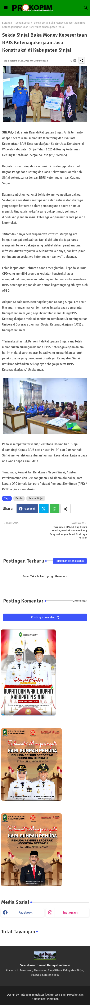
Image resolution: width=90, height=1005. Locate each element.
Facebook (29, 508)
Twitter (44, 508)
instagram (70, 912)
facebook (25, 912)
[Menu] (5, 8)
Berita (19, 498)
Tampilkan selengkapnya (69, 561)
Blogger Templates (32, 994)
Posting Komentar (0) (45, 617)
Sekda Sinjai (22, 22)
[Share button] (65, 508)
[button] (86, 8)
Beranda (7, 22)
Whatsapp (54, 508)
